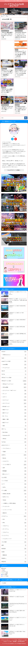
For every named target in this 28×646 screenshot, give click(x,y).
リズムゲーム (14, 532)
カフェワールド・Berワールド (14, 390)
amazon (14, 351)
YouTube (14, 441)
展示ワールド (14, 412)
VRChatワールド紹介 (14, 380)
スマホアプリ (14, 461)
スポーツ (14, 396)
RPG (14, 522)
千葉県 (14, 451)
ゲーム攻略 (14, 490)
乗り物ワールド (14, 406)
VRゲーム (14, 429)
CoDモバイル (14, 496)
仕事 (14, 467)
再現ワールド (14, 409)
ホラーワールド (14, 403)
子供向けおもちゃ (14, 354)
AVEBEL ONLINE (14, 493)
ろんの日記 (14, 477)
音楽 (14, 425)
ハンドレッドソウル (14, 509)
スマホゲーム (14, 516)
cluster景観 (14, 364)
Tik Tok (14, 374)
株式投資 (14, 548)
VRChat (14, 438)
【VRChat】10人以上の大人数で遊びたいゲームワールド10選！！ (7, 108)
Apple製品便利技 (21, 641)
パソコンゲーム (14, 535)
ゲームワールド (14, 367)
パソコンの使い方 (14, 464)
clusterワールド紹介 (14, 361)
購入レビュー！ (14, 474)
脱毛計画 (14, 561)
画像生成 (14, 555)
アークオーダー (14, 506)
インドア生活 (14, 480)
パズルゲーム (14, 525)
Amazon (4, 568)
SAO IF (14, 371)
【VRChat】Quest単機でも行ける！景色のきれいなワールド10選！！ (7, 91)
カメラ (14, 484)
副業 (14, 545)
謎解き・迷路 (14, 419)
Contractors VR (14, 435)
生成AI (14, 551)
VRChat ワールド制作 (14, 377)
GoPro (14, 487)
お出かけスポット (14, 445)
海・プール (14, 416)
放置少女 (14, 512)
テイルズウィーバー (14, 538)
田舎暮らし (14, 558)
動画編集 (14, 470)
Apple (14, 358)
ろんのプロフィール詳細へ (14, 170)
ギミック (14, 393)
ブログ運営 (14, 542)
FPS (14, 519)
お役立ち (14, 454)
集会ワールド (14, 422)
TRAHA (14, 500)
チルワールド (14, 400)
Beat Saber (14, 432)
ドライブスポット (14, 448)
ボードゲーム (14, 529)
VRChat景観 (14, 387)
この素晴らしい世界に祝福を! (14, 503)
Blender (14, 458)
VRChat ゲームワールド (14, 384)
